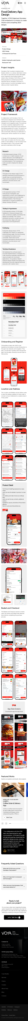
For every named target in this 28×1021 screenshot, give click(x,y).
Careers (4, 985)
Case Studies (5, 974)
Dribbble (4, 1010)
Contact (4, 996)
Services (4, 977)
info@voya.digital (6, 944)
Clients (4, 981)
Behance (10, 1010)
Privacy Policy (5, 1015)
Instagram (17, 1007)
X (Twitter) (10, 1007)
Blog (3, 992)
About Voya (5, 988)
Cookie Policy (12, 1015)
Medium (16, 1010)
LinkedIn (4, 1007)
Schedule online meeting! (8, 947)
